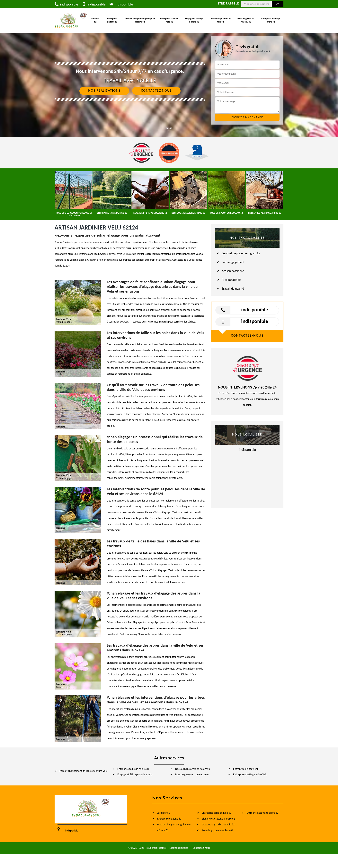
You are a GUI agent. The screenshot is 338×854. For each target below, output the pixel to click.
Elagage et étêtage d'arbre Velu (134, 774)
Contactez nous (156, 91)
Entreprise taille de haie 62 (169, 20)
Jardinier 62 (95, 20)
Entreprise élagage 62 (112, 20)
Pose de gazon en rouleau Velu (192, 774)
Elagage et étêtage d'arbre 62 (194, 20)
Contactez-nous (201, 848)
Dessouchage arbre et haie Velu (192, 769)
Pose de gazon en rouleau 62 (245, 20)
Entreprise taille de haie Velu (133, 769)
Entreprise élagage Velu (246, 769)
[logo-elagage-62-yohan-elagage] (71, 20)
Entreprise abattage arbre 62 (270, 20)
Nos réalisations (104, 91)
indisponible (68, 4)
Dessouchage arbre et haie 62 (220, 20)
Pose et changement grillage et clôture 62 (140, 20)
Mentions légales (178, 848)
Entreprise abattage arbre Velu (250, 774)
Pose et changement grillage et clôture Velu (83, 771)
